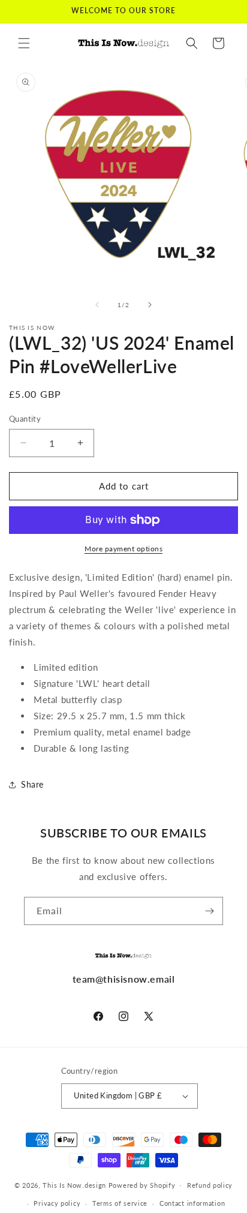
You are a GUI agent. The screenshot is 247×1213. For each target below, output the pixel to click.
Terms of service (119, 1203)
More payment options (123, 548)
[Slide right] (150, 305)
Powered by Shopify (142, 1184)
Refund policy (210, 1185)
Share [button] (32, 784)
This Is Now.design (74, 1184)
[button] (24, 43)
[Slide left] (97, 305)
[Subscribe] (209, 911)
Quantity (25, 419)
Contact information (192, 1203)
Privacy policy (57, 1203)
